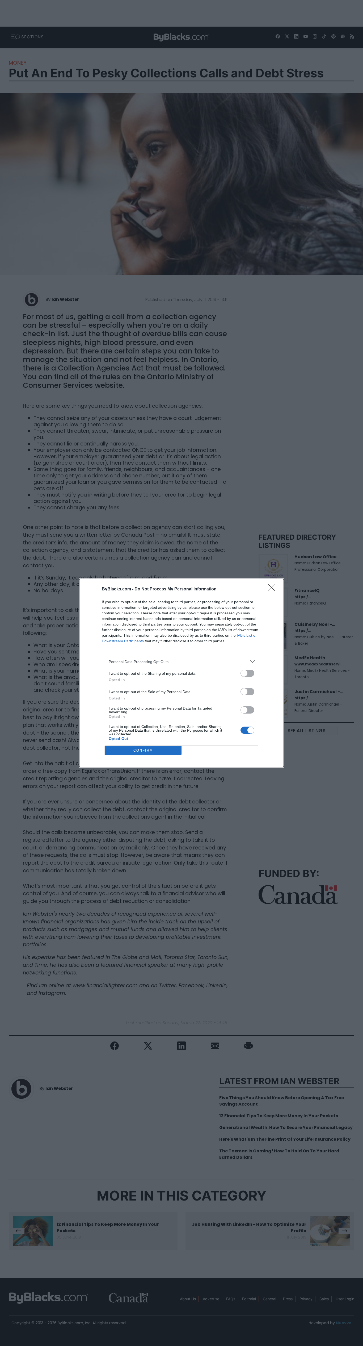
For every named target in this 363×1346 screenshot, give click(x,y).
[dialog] (181, 673)
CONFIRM (143, 750)
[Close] (273, 589)
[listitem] (181, 661)
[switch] (247, 673)
